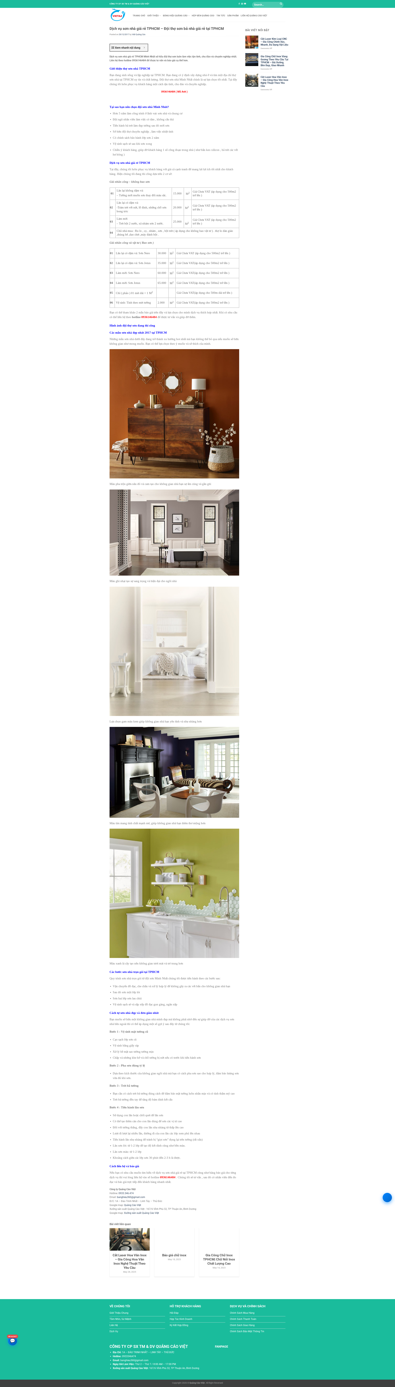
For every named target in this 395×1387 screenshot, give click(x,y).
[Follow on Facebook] (239, 4)
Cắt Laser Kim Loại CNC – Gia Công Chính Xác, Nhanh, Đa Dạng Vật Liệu (274, 41)
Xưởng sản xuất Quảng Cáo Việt (141, 1213)
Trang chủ (139, 15)
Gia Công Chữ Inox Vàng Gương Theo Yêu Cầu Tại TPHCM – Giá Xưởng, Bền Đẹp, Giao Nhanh (274, 61)
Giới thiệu (153, 15)
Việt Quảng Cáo (138, 34)
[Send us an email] (242, 4)
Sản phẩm (233, 15)
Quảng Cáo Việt (132, 1205)
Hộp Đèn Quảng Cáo (203, 15)
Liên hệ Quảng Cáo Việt (254, 15)
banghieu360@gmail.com (131, 1197)
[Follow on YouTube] (245, 4)
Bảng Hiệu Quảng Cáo (175, 15)
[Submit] (281, 4)
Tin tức (220, 15)
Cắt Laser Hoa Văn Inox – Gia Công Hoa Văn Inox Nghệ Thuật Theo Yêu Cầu (274, 81)
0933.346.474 (126, 1193)
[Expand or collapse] (144, 48)
